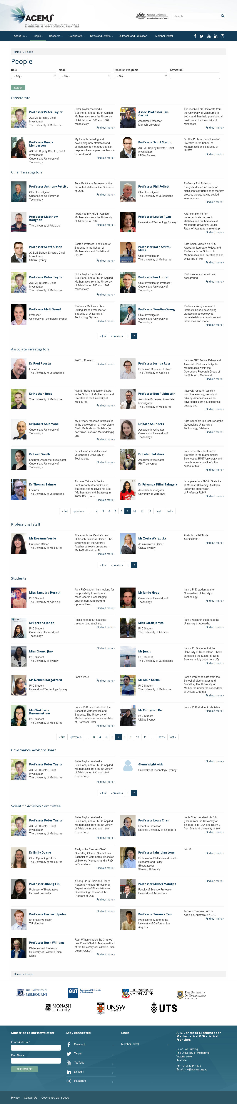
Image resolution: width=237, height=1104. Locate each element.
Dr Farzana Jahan (41, 623)
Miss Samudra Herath (45, 593)
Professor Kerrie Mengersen (41, 143)
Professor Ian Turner (153, 277)
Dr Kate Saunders (151, 424)
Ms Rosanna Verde (42, 538)
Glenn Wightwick (150, 764)
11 (142, 511)
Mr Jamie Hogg (148, 593)
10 (134, 511)
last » (170, 511)
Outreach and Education (133, 36)
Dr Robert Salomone (44, 424)
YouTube (78, 1062)
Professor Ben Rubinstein (157, 394)
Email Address (20, 1042)
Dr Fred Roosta (40, 363)
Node (62, 70)
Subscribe (24, 1069)
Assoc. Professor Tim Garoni (153, 113)
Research (55, 36)
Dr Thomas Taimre (42, 484)
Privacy (15, 1097)
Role (14, 70)
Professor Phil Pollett (154, 186)
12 (149, 511)
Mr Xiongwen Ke (150, 710)
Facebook (79, 1044)
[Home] (45, 15)
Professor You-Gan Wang (156, 309)
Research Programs (126, 70)
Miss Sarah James (150, 623)
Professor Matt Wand (45, 309)
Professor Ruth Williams (46, 943)
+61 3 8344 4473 (191, 1065)
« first (103, 336)
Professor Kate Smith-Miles (154, 248)
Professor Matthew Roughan (43, 218)
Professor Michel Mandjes (157, 884)
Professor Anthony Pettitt (48, 186)
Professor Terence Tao (155, 914)
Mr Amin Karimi (149, 680)
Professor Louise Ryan (154, 217)
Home (17, 52)
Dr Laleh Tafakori (151, 454)
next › (159, 511)
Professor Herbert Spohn (47, 914)
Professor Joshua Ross (154, 363)
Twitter (77, 1053)
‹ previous (117, 336)
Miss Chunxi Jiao (41, 651)
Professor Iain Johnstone (156, 852)
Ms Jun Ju (144, 651)
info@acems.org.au (195, 1069)
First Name (17, 1055)
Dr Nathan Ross (40, 394)
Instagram (79, 1080)
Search (18, 87)
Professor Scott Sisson (154, 142)
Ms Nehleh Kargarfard (45, 680)
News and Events (100, 36)
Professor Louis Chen (153, 820)
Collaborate (76, 36)
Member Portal (164, 36)
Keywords (176, 70)
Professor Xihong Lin (44, 884)
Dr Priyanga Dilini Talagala (157, 484)
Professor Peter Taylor (46, 112)
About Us (19, 36)
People (37, 36)
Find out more (105, 127)
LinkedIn (78, 1071)
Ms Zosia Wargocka (152, 538)
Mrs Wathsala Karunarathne (39, 711)
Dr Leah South (39, 454)
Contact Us (30, 1097)
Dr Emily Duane (40, 852)
